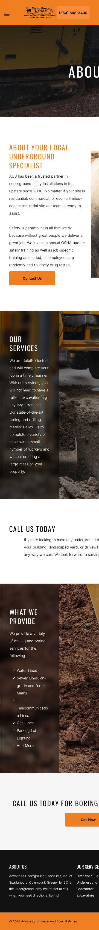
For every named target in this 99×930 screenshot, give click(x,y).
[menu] (7, 14)
